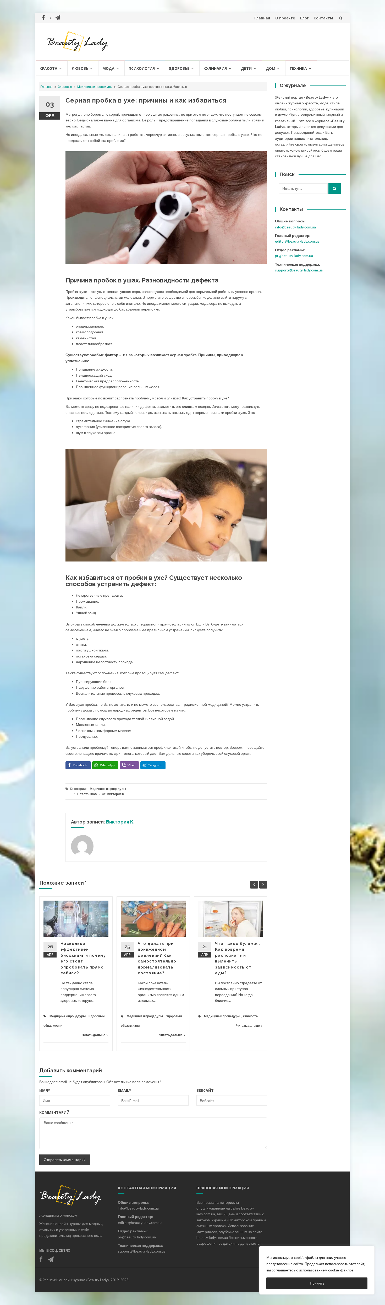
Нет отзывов (87, 794)
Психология (142, 68)
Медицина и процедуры (94, 87)
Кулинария (215, 68)
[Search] (334, 188)
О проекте (285, 17)
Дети (246, 68)
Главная (262, 17)
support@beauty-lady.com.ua (299, 270)
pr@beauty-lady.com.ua (294, 255)
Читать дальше (93, 1035)
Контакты (323, 17)
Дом (270, 68)
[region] (317, 1270)
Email (124, 1090)
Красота (48, 68)
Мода (108, 68)
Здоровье (179, 68)
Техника (298, 68)
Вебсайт (205, 1090)
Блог (304, 17)
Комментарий (54, 1112)
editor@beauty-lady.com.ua (297, 241)
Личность (250, 1016)
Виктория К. (116, 794)
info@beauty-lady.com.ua (295, 227)
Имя (44, 1090)
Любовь (80, 68)
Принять (317, 1283)
